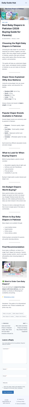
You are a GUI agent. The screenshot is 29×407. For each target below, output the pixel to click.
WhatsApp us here (9, 297)
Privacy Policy (21, 401)
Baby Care (5, 22)
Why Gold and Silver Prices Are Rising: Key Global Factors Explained (21, 327)
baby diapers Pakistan (18, 313)
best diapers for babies (8, 316)
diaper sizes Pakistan (21, 316)
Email (5, 376)
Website (5, 382)
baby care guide (7, 313)
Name (5, 369)
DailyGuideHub (7, 38)
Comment (6, 348)
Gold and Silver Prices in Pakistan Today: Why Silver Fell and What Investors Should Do (7, 328)
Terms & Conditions (21, 403)
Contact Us (21, 399)
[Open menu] (26, 3)
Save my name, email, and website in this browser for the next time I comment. (14, 387)
